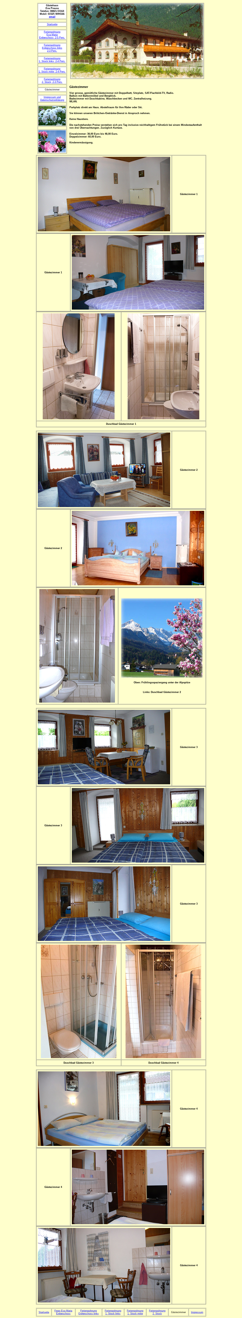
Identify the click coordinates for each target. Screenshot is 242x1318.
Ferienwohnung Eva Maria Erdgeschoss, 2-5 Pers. (52, 34)
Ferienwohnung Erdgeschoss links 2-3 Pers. (52, 48)
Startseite (52, 24)
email (52, 16)
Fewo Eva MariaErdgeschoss (63, 1312)
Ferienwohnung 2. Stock (157, 1312)
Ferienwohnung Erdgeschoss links (88, 1312)
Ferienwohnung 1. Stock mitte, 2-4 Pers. (52, 70)
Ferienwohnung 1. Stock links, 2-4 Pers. (52, 60)
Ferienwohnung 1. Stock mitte (135, 1312)
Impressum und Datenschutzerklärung (52, 98)
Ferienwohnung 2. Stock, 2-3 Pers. (52, 80)
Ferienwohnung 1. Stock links (113, 1312)
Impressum (197, 1312)
